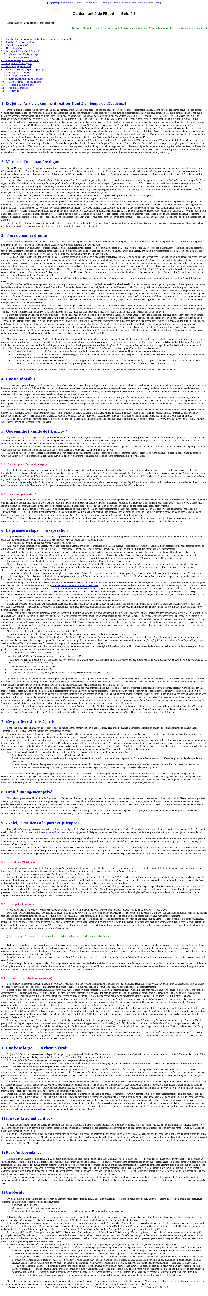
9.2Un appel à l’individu (17, 75)
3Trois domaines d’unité (14, 45)
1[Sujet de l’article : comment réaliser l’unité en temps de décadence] (36, 39)
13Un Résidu (10, 91)
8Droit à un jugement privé (16, 66)
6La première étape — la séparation (20, 60)
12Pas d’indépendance (14, 88)
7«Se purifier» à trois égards (16, 63)
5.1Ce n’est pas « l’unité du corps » (22, 54)
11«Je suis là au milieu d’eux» (18, 84)
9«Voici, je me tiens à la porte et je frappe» (23, 69)
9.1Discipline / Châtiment (17, 72)
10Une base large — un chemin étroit (21, 81)
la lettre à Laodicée (55, 832)
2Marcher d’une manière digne (17, 42)
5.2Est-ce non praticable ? (17, 57)
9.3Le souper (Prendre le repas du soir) (23, 78)
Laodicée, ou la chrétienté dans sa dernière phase (74, 585)
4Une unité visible (11, 48)
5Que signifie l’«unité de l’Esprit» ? (20, 51)
